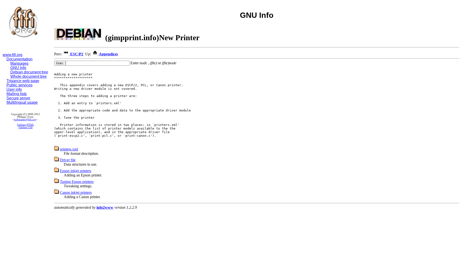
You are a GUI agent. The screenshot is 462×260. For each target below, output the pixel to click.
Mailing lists (16, 94)
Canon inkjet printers (76, 192)
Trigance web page (22, 81)
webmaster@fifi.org (25, 119)
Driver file (68, 160)
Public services (19, 85)
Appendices (108, 54)
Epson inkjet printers (75, 171)
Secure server (18, 98)
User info (14, 89)
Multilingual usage (22, 102)
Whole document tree (28, 76)
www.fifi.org (12, 55)
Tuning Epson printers (77, 182)
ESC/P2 (76, 54)
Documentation (19, 59)
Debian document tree (29, 72)
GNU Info (18, 68)
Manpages (19, 63)
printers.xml (69, 149)
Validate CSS (25, 127)
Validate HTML (25, 125)
